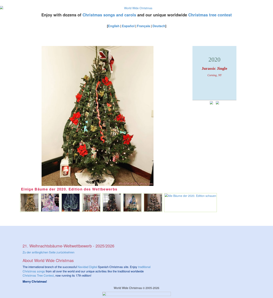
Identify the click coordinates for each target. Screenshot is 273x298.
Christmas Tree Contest (38, 275)
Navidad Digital (87, 267)
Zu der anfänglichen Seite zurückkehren (48, 252)
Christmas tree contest (210, 15)
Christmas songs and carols (109, 15)
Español (128, 26)
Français (143, 26)
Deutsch (158, 26)
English (114, 26)
